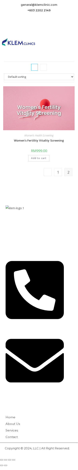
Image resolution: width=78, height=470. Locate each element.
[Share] (5, 459)
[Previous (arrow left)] (1, 465)
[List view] (43, 67)
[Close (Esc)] (1, 459)
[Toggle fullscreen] (9, 459)
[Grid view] (34, 67)
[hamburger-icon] (67, 42)
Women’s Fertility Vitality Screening (39, 140)
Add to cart (38, 158)
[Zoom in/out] (13, 459)
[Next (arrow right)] (5, 465)
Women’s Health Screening (38, 135)
